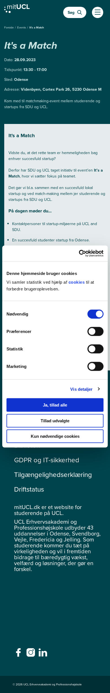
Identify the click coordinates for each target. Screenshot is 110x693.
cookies (77, 282)
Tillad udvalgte (55, 420)
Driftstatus (29, 489)
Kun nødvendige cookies (55, 436)
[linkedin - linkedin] (44, 654)
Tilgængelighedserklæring (53, 475)
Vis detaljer (81, 389)
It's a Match (36, 27)
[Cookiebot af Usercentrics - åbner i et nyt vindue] (79, 253)
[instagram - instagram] (31, 654)
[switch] (95, 331)
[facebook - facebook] (19, 654)
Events (22, 27)
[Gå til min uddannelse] (17, 10)
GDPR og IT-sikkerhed (46, 460)
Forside (9, 27)
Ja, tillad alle (55, 405)
